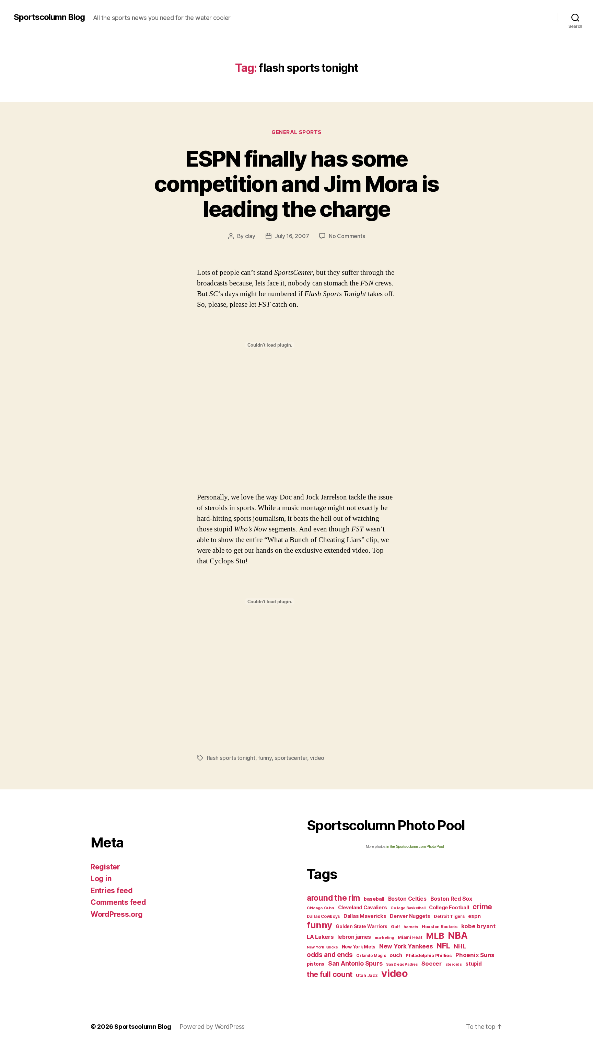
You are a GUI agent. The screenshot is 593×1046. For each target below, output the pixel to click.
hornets (411, 927)
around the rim (333, 897)
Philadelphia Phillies (429, 955)
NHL (460, 946)
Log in (101, 878)
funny (265, 757)
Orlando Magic (371, 955)
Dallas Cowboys (323, 916)
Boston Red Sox (451, 898)
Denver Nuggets (410, 916)
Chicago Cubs (320, 908)
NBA (457, 935)
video (317, 757)
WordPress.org (117, 914)
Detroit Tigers (449, 916)
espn (474, 916)
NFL (443, 945)
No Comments (347, 236)
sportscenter (291, 757)
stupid (473, 963)
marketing (384, 937)
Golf (395, 926)
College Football (449, 907)
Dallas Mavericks (365, 916)
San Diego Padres (402, 964)
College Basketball (408, 908)
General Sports (296, 132)
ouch (395, 955)
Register (105, 867)
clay (250, 236)
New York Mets (359, 946)
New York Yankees (406, 946)
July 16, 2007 (292, 236)
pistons (315, 964)
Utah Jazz (367, 975)
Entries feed (112, 890)
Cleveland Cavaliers (362, 907)
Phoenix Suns (475, 955)
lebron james (354, 937)
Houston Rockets (439, 926)
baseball (374, 899)
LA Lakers (320, 936)
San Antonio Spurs (355, 963)
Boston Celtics (407, 899)
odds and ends (330, 955)
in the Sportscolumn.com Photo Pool (414, 846)
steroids (453, 964)
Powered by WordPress (212, 1026)
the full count (330, 974)
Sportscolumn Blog (49, 17)
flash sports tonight (231, 757)
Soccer (431, 963)
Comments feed (118, 902)
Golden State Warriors (361, 926)
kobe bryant (478, 926)
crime (482, 906)
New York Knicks (322, 947)
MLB (435, 936)
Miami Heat (410, 937)
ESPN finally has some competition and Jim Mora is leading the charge (296, 183)
